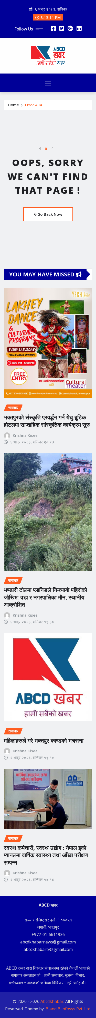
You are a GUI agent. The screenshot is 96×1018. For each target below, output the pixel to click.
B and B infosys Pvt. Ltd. (68, 1009)
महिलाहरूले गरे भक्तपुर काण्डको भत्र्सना (43, 740)
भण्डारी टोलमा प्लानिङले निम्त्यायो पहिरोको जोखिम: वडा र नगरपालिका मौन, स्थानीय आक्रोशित (45, 597)
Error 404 (33, 104)
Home (13, 104)
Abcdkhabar (51, 1001)
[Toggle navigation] (48, 83)
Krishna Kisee (25, 435)
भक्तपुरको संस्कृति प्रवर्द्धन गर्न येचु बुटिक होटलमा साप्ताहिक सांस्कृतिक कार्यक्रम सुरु (47, 420)
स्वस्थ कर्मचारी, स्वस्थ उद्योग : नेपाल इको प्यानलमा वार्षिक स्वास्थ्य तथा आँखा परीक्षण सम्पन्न (46, 855)
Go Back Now (49, 214)
